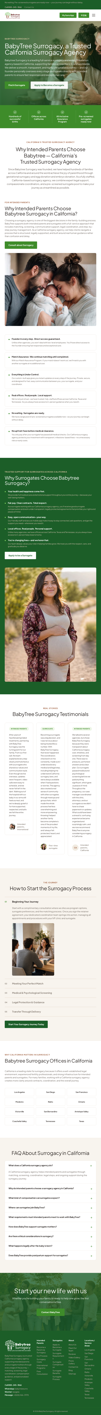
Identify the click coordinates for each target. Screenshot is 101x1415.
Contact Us (29, 7)
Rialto (50, 1102)
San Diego (50, 1092)
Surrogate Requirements (58, 1356)
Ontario (81, 1102)
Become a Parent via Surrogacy (41, 1350)
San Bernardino (50, 1111)
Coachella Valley (19, 1121)
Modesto (20, 1102)
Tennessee (50, 1121)
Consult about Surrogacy (20, 245)
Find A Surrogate (16, 85)
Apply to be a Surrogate (20, 555)
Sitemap (72, 1373)
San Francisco (82, 1092)
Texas (81, 1121)
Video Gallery (74, 1357)
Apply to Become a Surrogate (49, 85)
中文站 (84, 15)
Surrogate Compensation (58, 1364)
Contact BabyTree (50, 1312)
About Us (72, 1344)
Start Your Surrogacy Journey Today (26, 1024)
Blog (71, 1370)
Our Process (42, 1356)
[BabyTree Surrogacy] (12, 15)
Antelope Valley (82, 1111)
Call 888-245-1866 (13, 7)
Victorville (19, 1111)
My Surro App (68, 15)
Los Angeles (19, 1092)
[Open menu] (93, 15)
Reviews (72, 1354)
